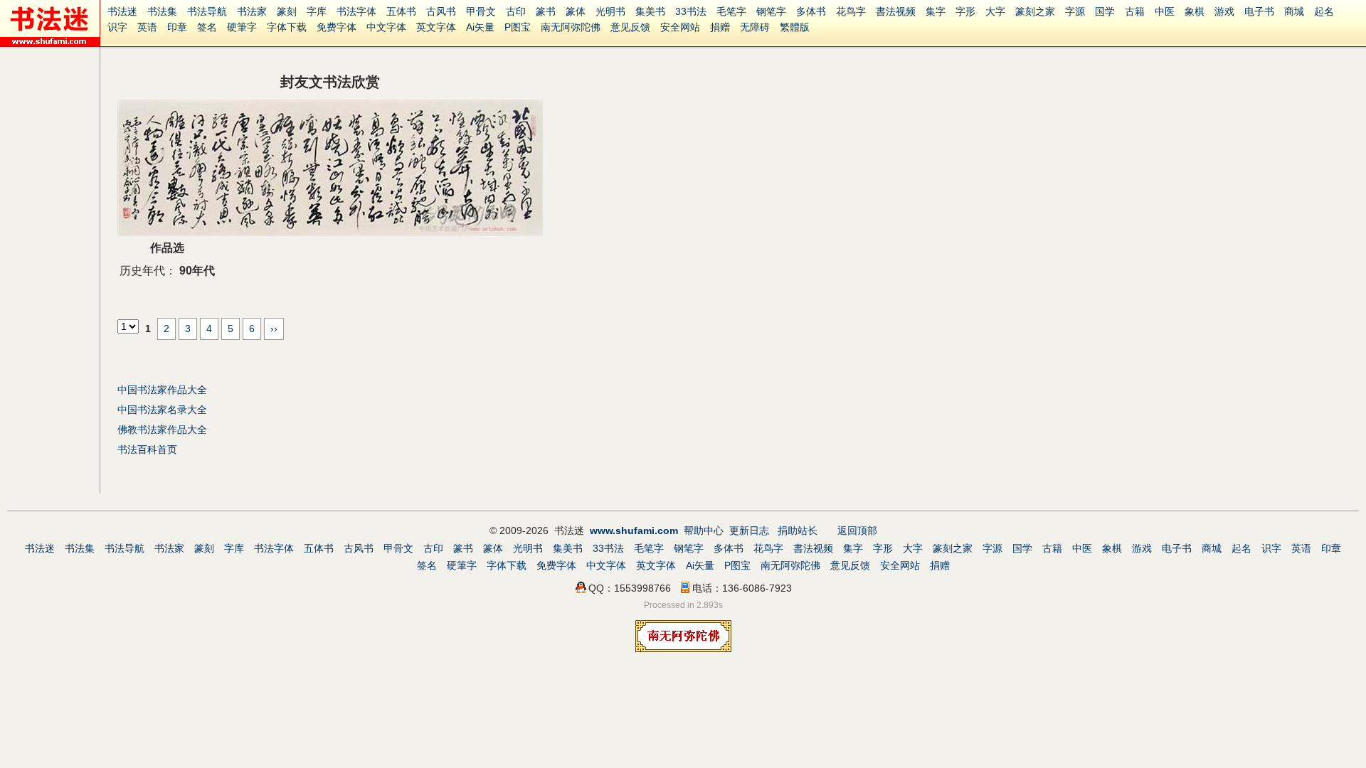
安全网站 (680, 27)
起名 (1324, 11)
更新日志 (749, 530)
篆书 (546, 11)
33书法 (690, 11)
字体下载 (287, 27)
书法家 (252, 11)
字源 (1075, 11)
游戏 (1224, 11)
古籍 (1135, 11)
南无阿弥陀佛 (570, 27)
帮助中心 (704, 530)
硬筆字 (242, 27)
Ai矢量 (480, 27)
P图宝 (517, 27)
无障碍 (755, 27)
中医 (1165, 11)
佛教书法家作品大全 (162, 429)
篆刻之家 (1035, 11)
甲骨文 (481, 11)
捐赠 (720, 27)
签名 (207, 27)
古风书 (441, 11)
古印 (516, 11)
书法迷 (122, 11)
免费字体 (336, 27)
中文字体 (386, 27)
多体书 (811, 11)
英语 (147, 27)
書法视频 (896, 11)
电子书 (1259, 11)
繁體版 (795, 27)
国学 (1105, 11)
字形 (965, 11)
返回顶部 (857, 530)
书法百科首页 (147, 449)
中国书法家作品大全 (162, 389)
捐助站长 (797, 530)
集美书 (650, 11)
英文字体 (436, 27)
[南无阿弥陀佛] (683, 648)
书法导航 (207, 11)
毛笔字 (731, 11)
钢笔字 (771, 11)
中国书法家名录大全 (162, 409)
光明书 (610, 11)
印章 (177, 27)
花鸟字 (851, 11)
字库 (317, 11)
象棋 (1194, 11)
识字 (117, 27)
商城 (1294, 11)
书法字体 (356, 11)
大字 (995, 11)
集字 (936, 11)
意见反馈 (630, 27)
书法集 (162, 11)
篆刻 (287, 11)
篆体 (576, 11)
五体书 (401, 11)
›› (273, 328)
